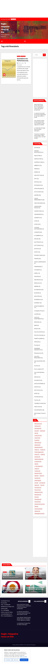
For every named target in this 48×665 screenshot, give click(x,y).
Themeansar (33, 644)
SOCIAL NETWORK (39, 383)
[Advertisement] (24, 8)
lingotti (37, 468)
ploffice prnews (38, 577)
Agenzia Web (37, 155)
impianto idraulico (39, 459)
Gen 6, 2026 (6, 577)
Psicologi (36, 345)
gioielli (43, 454)
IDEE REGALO (37, 279)
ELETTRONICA (37, 245)
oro (36, 482)
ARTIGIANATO (37, 185)
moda (36, 475)
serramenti (37, 501)
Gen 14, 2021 (21, 63)
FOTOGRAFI (37, 269)
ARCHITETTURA (38, 175)
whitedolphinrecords (39, 513)
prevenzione (38, 487)
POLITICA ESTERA (38, 331)
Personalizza (8, 659)
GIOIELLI (36, 273)
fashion (42, 449)
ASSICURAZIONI (38, 188)
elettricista (37, 445)
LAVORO (36, 314)
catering (42, 430)
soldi (36, 506)
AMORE (36, 168)
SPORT (36, 393)
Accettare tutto (24, 659)
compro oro (38, 435)
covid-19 (37, 437)
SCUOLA (36, 365)
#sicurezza (37, 426)
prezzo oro (38, 489)
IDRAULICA (37, 283)
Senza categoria (38, 369)
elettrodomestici (38, 447)
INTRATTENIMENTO (39, 306)
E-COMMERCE (37, 235)
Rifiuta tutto (16, 659)
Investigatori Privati (38, 310)
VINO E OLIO (37, 406)
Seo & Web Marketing (39, 372)
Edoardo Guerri (14, 577)
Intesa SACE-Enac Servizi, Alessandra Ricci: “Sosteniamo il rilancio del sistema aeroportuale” (39, 107)
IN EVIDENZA (23, 56)
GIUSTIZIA (36, 276)
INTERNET (37, 302)
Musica (42, 475)
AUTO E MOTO (37, 191)
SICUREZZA (37, 380)
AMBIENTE (37, 165)
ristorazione (38, 494)
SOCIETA (36, 386)
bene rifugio (38, 428)
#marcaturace (38, 423)
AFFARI (36, 147)
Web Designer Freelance (40, 413)
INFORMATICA (37, 299)
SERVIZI (36, 377)
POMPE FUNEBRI (38, 338)
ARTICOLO (37, 181)
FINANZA (18, 56)
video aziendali (38, 508)
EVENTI (36, 252)
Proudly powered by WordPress (18, 644)
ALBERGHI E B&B (38, 162)
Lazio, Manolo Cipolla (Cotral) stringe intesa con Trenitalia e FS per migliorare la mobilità (24, 619)
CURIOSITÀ (37, 232)
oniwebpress (14, 591)
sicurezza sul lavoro (39, 504)
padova (37, 485)
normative (37, 478)
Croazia (37, 440)
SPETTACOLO (37, 390)
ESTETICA (36, 248)
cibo (36, 433)
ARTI (35, 178)
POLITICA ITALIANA (39, 335)
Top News (36, 400)
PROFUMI (36, 341)
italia (36, 463)
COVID (36, 221)
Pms (42, 485)
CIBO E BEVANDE (38, 203)
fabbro (37, 449)
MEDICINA (36, 322)
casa (37, 430)
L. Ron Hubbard (38, 466)
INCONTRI (36, 292)
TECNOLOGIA (37, 396)
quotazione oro (38, 492)
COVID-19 (36, 224)
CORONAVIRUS (38, 214)
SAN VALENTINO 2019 (39, 361)
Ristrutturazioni (37, 353)
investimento (38, 461)
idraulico (37, 456)
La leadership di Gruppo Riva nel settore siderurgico (39, 129)
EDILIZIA (36, 238)
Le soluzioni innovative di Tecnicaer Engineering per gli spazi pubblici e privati (23, 613)
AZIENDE (36, 195)
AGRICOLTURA (38, 158)
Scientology (38, 499)
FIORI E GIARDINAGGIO (40, 261)
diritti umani (38, 442)
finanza (37, 454)
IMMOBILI (36, 286)
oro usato (42, 482)
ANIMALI (36, 172)
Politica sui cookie (23, 656)
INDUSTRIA (37, 296)
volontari (37, 511)
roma (36, 497)
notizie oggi (38, 480)
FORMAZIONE (37, 266)
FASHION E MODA (38, 255)
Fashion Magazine (39, 452)
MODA (35, 325)
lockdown (37, 471)
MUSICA (36, 328)
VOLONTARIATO (38, 410)
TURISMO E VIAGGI (39, 403)
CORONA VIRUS (38, 211)
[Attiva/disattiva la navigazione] (25, 41)
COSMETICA (37, 217)
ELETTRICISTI (37, 242)
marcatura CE (38, 473)
